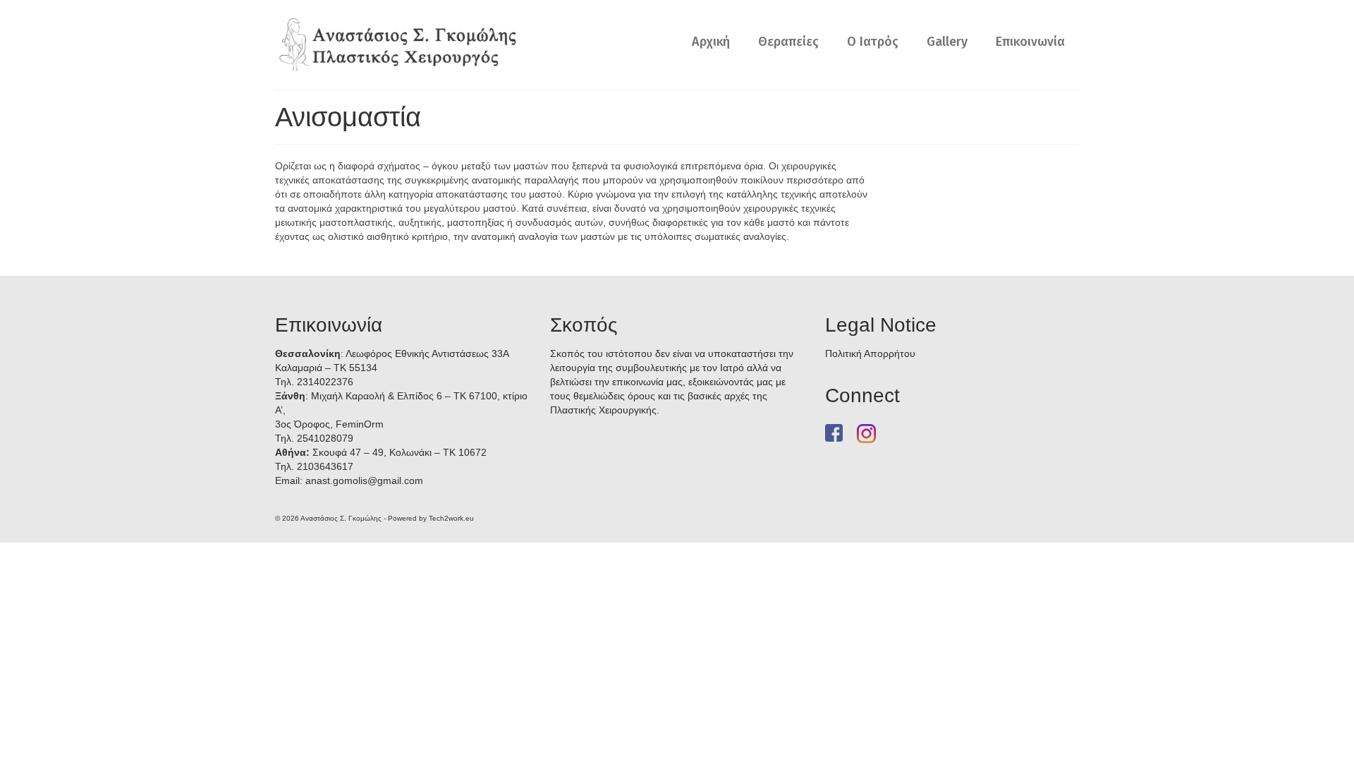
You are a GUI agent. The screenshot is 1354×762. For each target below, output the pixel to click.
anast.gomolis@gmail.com (364, 480)
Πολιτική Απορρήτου (870, 353)
